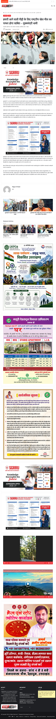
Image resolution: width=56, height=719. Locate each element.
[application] (28, 550)
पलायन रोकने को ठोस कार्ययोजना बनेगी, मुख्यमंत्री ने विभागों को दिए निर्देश (44, 235)
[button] (28, 550)
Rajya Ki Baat (8, 29)
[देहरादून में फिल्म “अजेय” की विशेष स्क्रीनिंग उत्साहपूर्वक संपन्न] (10, 229)
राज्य (8, 12)
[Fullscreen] (51, 563)
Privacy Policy (33, 716)
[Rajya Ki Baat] (7, 6)
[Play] (5, 563)
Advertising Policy (51, 716)
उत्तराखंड (11, 12)
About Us (21, 716)
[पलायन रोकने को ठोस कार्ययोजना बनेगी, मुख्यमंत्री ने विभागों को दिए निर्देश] (45, 229)
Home (5, 12)
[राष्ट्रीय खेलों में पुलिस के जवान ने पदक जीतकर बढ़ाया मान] (28, 229)
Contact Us (26, 716)
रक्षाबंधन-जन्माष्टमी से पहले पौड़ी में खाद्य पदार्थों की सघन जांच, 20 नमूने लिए (21, 1)
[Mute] (49, 563)
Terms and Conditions (41, 716)
